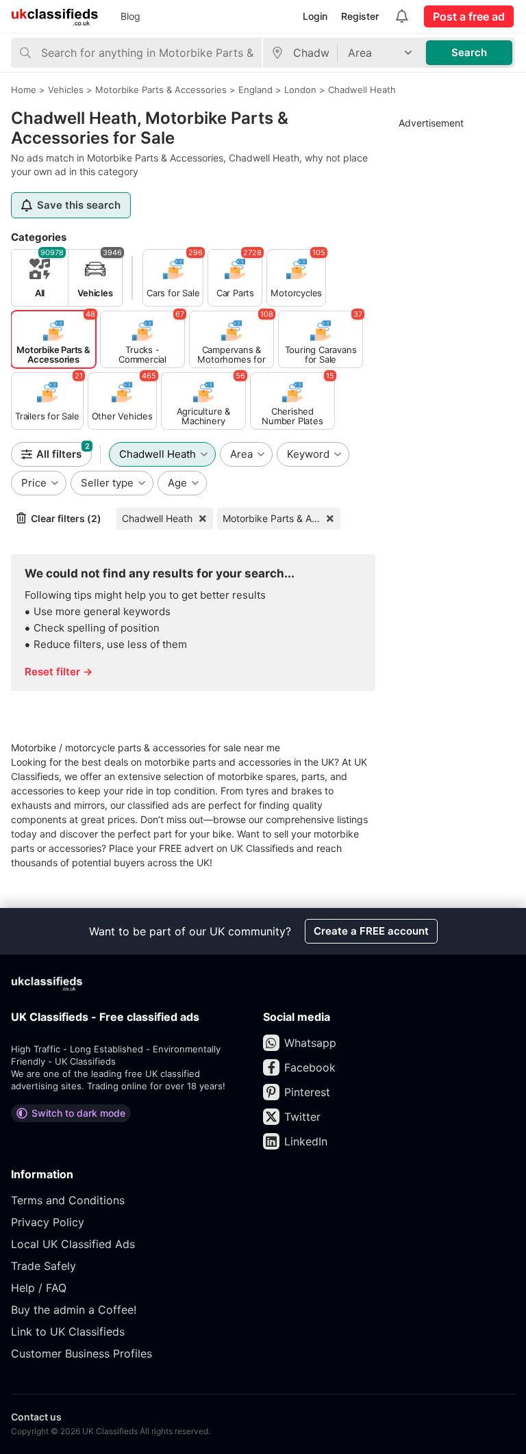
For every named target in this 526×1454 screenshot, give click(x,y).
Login (315, 16)
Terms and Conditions (68, 1200)
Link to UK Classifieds (68, 1331)
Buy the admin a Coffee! (73, 1309)
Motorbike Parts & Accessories (281, 518)
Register (360, 16)
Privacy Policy (47, 1222)
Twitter (302, 1117)
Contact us (36, 1417)
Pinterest (307, 1092)
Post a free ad (469, 16)
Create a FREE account (371, 930)
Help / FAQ (38, 1288)
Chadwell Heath (157, 518)
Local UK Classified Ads (73, 1244)
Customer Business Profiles (81, 1353)
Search (469, 52)
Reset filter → (58, 671)
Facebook (310, 1067)
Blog (130, 16)
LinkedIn (305, 1141)
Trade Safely (43, 1266)
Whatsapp (310, 1043)
